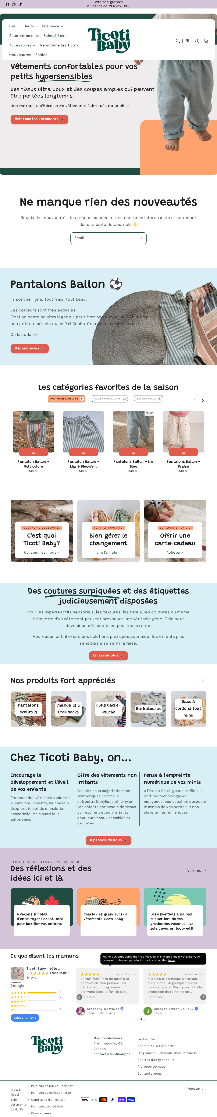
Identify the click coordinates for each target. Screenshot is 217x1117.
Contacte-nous (150, 1073)
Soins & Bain (54, 36)
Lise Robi (161, 999)
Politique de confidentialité (51, 1093)
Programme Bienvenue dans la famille (167, 1053)
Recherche (146, 1039)
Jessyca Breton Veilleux (106, 1009)
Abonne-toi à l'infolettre (157, 1046)
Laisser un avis (25, 1017)
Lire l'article (107, 552)
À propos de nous (106, 840)
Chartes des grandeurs (156, 1059)
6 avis (158, 1003)
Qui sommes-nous (40, 552)
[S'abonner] (142, 238)
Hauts (29, 26)
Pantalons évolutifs (66, 399)
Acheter (174, 552)
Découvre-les (27, 348)
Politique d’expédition (47, 1106)
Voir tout (195, 871)
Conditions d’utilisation (48, 1100)
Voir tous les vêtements (37, 119)
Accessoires (20, 45)
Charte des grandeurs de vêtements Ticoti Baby (106, 917)
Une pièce (51, 26)
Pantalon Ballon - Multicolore (33, 464)
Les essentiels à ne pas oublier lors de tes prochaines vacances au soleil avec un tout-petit (172, 921)
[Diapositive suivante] (202, 400)
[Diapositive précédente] (194, 400)
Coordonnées (41, 1113)
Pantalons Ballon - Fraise (183, 464)
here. (171, 960)
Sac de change (148, 399)
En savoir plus (105, 655)
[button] (178, 41)
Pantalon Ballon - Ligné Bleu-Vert (83, 464)
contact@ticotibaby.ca (112, 1054)
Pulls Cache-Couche (110, 399)
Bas (12, 26)
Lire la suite (88, 997)
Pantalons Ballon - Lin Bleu (133, 464)
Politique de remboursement (52, 1086)
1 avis (91, 1013)
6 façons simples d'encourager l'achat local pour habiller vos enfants (40, 919)
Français (194, 1089)
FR (187, 40)
